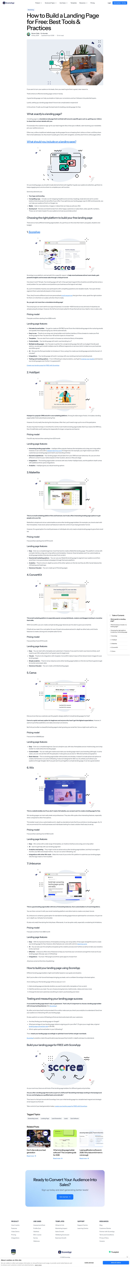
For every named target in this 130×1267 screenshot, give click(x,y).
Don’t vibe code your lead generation (36, 1151)
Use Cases (63, 3)
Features (14, 1228)
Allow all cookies (116, 1262)
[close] (127, 1257)
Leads (66, 1118)
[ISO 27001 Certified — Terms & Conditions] (13, 1252)
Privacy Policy (104, 1238)
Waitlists (36, 1231)
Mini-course (37, 1235)
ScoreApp (34, 232)
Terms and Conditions (106, 1235)
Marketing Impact (61, 1228)
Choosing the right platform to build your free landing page (119, 631)
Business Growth (60, 1238)
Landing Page (45, 1118)
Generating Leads (33, 1118)
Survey (35, 1238)
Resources (83, 3)
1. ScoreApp (114, 636)
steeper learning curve (54, 450)
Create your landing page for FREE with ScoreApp (43, 365)
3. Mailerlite (114, 643)
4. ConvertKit (114, 647)
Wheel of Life (59, 1225)
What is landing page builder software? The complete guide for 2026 (64, 1152)
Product (37, 3)
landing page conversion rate (38, 1026)
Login (109, 3)
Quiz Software (74, 1118)
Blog (100, 1225)
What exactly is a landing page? (118, 620)
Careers (102, 1241)
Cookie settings (89, 1262)
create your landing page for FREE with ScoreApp (71, 1106)
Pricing (92, 3)
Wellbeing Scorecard (62, 1235)
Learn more (38, 1265)
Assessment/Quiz (39, 1225)
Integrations (15, 1238)
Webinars (36, 1241)
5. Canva (113, 651)
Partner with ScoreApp (107, 1231)
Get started (64, 1197)
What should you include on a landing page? (51, 141)
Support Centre (82, 1225)
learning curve (82, 944)
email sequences (66, 295)
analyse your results (87, 359)
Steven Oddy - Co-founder (39, 33)
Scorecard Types (50, 3)
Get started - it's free (120, 3)
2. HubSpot (114, 640)
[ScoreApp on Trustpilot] (114, 1252)
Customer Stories (105, 1228)
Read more (30, 1156)
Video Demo (15, 1231)
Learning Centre (82, 1228)
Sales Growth (59, 1231)
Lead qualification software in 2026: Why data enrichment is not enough (91, 1152)
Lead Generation (56, 1118)
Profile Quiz (37, 1228)
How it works (15, 1225)
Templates (74, 3)
